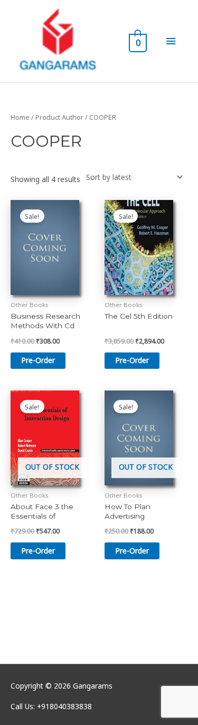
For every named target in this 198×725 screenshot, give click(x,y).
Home (20, 117)
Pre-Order (38, 551)
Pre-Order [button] (38, 360)
